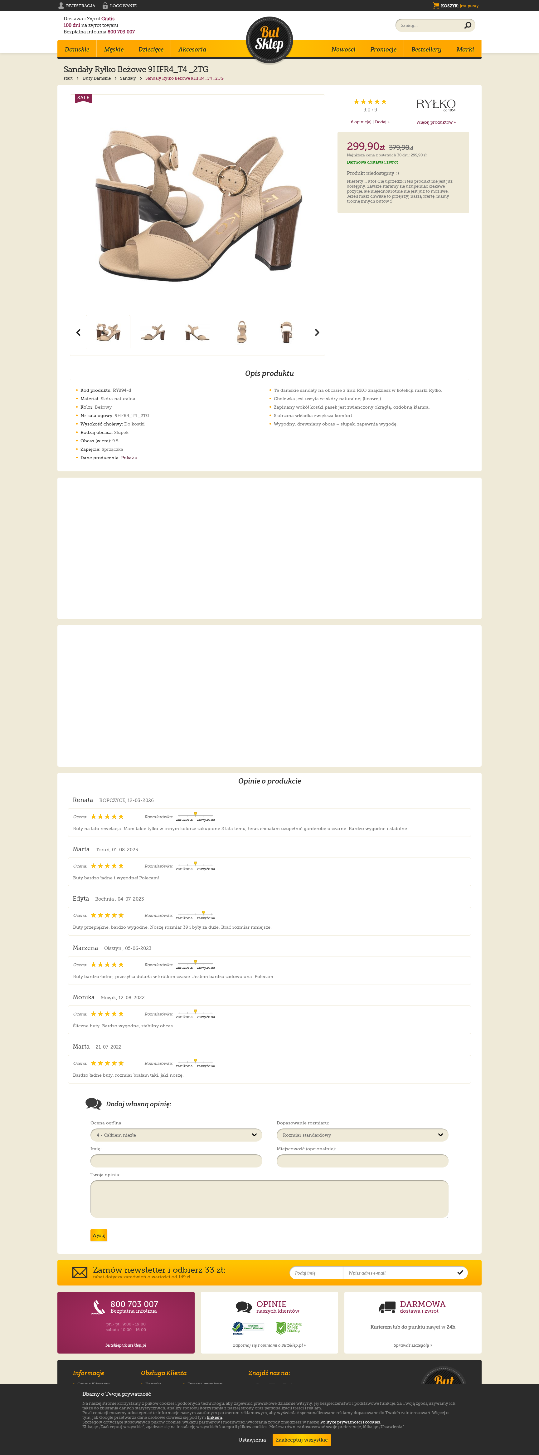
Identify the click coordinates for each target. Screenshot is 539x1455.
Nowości (344, 49)
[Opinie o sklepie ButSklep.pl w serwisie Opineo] (248, 1328)
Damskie (77, 49)
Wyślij (98, 1235)
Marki (465, 49)
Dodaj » (382, 122)
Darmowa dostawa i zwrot (372, 162)
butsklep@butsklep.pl (125, 1345)
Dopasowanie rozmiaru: (303, 1122)
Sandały (128, 78)
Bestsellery (426, 49)
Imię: (96, 1148)
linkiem (214, 1417)
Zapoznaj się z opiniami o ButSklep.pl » (269, 1345)
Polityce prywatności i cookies (350, 1422)
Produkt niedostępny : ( (373, 173)
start (69, 78)
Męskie (114, 49)
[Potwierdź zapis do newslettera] (460, 1273)
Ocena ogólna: (106, 1122)
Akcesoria (192, 49)
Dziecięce (150, 49)
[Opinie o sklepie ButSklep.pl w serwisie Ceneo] (289, 1328)
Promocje (383, 49)
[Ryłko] (436, 105)
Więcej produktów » (436, 122)
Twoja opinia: (105, 1174)
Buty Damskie (97, 78)
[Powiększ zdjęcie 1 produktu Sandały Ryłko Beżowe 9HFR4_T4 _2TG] (197, 205)
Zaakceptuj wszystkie (302, 1440)
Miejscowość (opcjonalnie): (306, 1148)
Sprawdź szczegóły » (413, 1345)
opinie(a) (361, 122)
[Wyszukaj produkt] (468, 25)
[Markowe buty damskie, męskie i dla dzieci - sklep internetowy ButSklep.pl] (269, 41)
